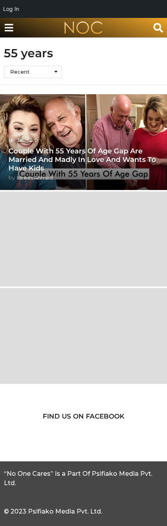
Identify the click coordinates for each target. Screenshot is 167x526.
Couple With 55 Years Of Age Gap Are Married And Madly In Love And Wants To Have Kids (82, 159)
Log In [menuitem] (11, 8)
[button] (9, 27)
